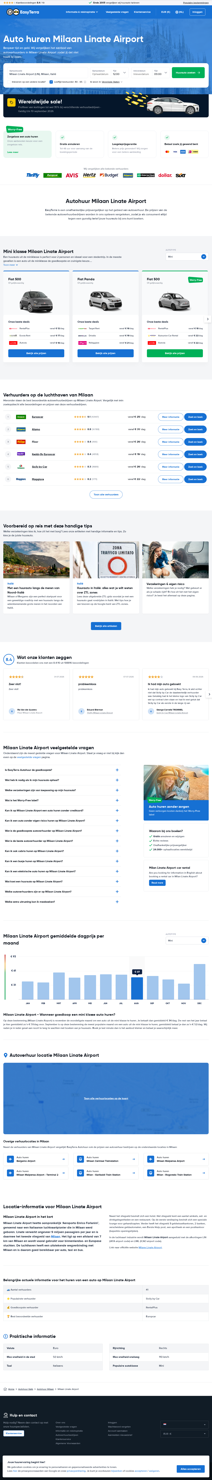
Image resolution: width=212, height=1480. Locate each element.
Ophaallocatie (15, 70)
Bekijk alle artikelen (106, 626)
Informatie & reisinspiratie (80, 12)
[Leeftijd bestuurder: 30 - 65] (51, 82)
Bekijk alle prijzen (36, 353)
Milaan (55, 1236)
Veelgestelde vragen (117, 12)
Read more (157, 882)
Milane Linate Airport (150, 1247)
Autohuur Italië (25, 1389)
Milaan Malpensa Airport (171, 1159)
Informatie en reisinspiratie (69, 1430)
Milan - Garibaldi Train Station (103, 1173)
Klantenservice (142, 12)
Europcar (37, 417)
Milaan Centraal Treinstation (102, 1159)
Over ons (60, 1422)
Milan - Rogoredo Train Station (174, 1173)
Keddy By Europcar (43, 454)
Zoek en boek (195, 417)
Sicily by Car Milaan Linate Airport (172, 712)
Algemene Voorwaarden (68, 1443)
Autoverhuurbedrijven (67, 1435)
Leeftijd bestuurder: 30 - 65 (68, 81)
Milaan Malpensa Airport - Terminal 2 (37, 1173)
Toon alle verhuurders (106, 494)
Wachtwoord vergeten (119, 1426)
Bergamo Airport (26, 1159)
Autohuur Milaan (45, 1389)
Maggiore (38, 479)
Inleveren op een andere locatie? (28, 81)
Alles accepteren (191, 1469)
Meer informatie (170, 417)
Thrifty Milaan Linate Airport (100, 712)
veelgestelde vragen (29, 757)
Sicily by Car (39, 466)
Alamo (36, 429)
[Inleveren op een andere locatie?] (9, 82)
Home (11, 1389)
